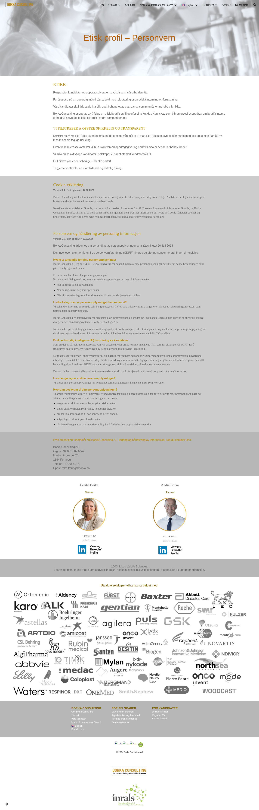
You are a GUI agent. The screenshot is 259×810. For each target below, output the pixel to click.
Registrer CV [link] (209, 4)
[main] (129, 38)
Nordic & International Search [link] (156, 4)
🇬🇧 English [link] (187, 5)
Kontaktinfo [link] (241, 4)
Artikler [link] (226, 4)
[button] (255, 5)
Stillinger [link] (130, 4)
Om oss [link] (112, 4)
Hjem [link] (101, 4)
